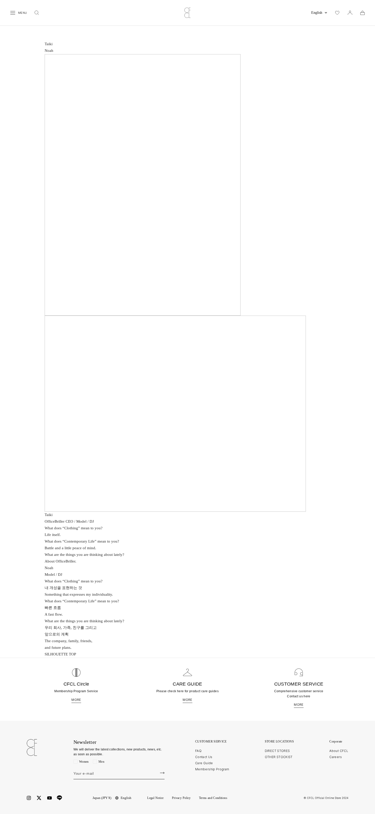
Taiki (49, 44)
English (316, 13)
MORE (76, 700)
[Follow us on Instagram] (29, 798)
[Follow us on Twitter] (39, 798)
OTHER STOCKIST (279, 757)
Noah (49, 51)
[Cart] (362, 12)
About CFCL (338, 751)
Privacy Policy (181, 798)
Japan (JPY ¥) (102, 798)
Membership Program (212, 769)
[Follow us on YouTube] (49, 798)
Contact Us (203, 757)
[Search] (36, 12)
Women (84, 761)
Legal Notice (155, 798)
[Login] (350, 12)
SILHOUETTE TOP (60, 654)
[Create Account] (162, 773)
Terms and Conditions (213, 798)
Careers (335, 757)
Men (101, 761)
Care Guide (204, 763)
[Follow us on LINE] (59, 797)
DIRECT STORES (277, 751)
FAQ (198, 751)
